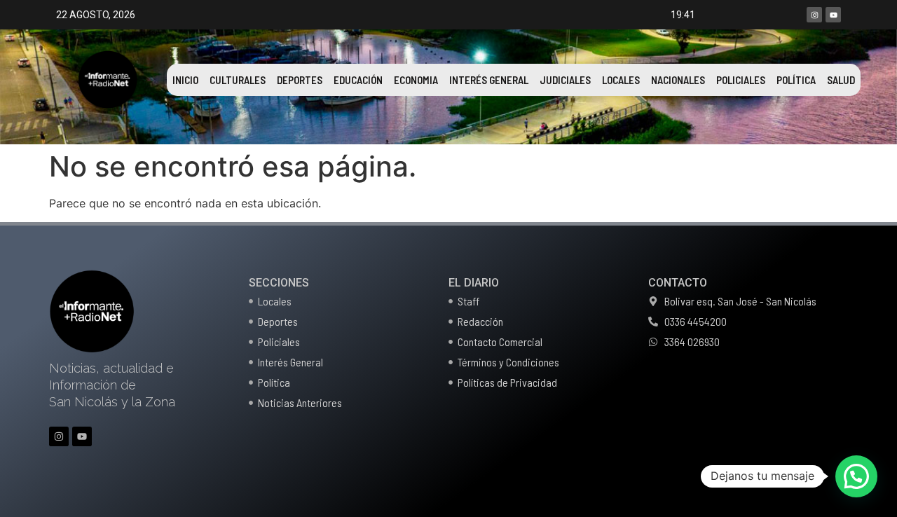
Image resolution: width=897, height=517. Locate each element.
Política (796, 80)
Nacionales (678, 80)
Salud (841, 80)
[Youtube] (833, 14)
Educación (358, 80)
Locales (621, 80)
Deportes (299, 80)
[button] (856, 476)
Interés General (488, 80)
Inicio (185, 80)
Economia (416, 80)
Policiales (740, 80)
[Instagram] (814, 14)
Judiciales (565, 80)
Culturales (238, 80)
